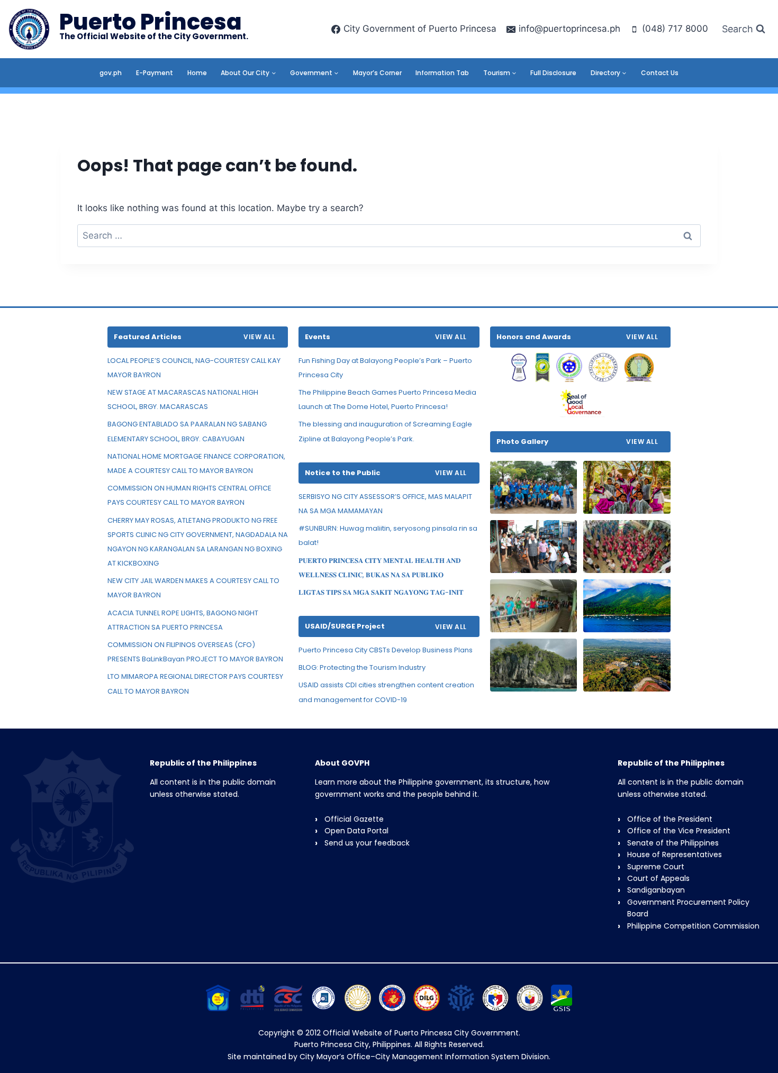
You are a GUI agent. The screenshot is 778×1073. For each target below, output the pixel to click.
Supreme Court (655, 866)
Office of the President (669, 819)
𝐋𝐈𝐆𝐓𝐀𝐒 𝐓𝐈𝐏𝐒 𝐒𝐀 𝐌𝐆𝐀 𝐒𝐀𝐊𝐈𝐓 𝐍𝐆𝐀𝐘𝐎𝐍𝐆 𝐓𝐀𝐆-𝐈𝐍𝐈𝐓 (381, 592)
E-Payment (154, 72)
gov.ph (110, 72)
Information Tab (442, 72)
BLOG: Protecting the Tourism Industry (362, 667)
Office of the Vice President (678, 830)
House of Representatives (674, 854)
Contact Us (660, 72)
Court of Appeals (658, 878)
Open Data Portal (356, 830)
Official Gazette (354, 819)
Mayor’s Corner (377, 72)
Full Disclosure (553, 72)
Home (197, 72)
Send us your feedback (367, 843)
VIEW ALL (259, 336)
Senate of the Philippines (673, 843)
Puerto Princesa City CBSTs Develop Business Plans (385, 650)
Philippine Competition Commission (693, 926)
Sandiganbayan (656, 890)
